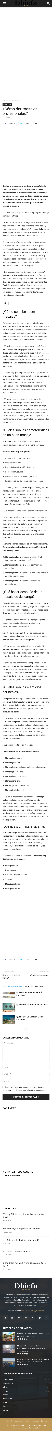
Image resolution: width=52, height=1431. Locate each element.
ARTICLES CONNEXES (13, 987)
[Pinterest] (26, 1317)
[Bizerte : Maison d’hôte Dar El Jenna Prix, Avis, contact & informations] (9, 1336)
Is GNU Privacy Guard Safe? (17, 1251)
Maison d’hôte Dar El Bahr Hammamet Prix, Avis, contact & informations (31, 1348)
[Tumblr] (32, 1317)
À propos (35, 1421)
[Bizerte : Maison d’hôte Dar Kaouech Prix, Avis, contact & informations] (9, 1362)
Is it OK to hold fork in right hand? (21, 1240)
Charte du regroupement (14, 1421)
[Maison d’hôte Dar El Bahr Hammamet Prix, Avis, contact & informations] (9, 1349)
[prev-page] (23, 1029)
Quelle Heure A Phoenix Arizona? (32, 1004)
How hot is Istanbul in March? (11, 976)
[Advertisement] (26, 34)
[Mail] (19, 1317)
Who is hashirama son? (39, 975)
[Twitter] (39, 1317)
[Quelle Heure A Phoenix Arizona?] (9, 1007)
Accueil (5, 100)
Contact (44, 1421)
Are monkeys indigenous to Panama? (22, 1228)
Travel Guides (15, 100)
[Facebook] (5, 1317)
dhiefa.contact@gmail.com (33, 1310)
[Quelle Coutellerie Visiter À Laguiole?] (9, 995)
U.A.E (27, 1421)
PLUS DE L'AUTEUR (34, 987)
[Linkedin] (12, 1317)
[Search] (48, 3)
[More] (35, 123)
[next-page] (27, 1029)
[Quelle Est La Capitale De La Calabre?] (9, 1019)
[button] (4, 3)
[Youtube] (46, 1317)
